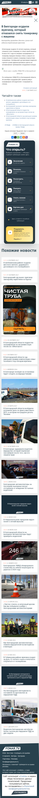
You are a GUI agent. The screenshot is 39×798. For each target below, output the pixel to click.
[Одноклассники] (23, 137)
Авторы (14, 756)
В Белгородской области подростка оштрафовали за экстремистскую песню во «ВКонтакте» (20, 112)
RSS (4, 753)
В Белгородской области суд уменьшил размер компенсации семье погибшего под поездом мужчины (21, 118)
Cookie (23, 776)
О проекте (6, 756)
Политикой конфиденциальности (21, 787)
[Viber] (26, 137)
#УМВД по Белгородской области (23, 125)
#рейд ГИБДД (20, 127)
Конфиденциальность (10, 762)
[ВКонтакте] (12, 137)
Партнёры (6, 759)
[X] (15, 137)
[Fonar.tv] (6, 2)
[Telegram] (21, 137)
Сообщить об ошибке (22, 753)
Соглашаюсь (20, 792)
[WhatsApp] (18, 137)
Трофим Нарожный (30, 88)
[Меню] (36, 2)
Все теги (10, 753)
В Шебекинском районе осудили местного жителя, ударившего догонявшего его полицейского (20, 102)
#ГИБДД (7, 125)
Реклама (14, 759)
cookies (20, 770)
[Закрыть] (36, 20)
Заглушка (21, 756)
